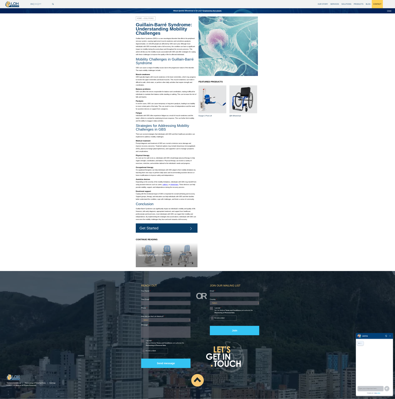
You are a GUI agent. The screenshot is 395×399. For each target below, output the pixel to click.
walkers (165, 184)
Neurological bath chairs (152, 255)
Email (212, 291)
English (32, 4)
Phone (143, 308)
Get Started (148, 228)
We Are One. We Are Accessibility (218, 11)
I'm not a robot (151, 351)
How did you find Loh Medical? (152, 316)
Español (36, 4)
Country (213, 299)
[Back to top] (197, 380)
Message (144, 325)
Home (139, 18)
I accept (149, 340)
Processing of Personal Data (35, 383)
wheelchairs (174, 184)
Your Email (145, 299)
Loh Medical (12, 4)
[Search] (53, 4)
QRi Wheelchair (235, 116)
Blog (368, 4)
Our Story (323, 4)
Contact (377, 4)
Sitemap (52, 383)
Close (389, 11)
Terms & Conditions (14, 383)
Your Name (145, 291)
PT (40, 4)
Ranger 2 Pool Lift (205, 116)
